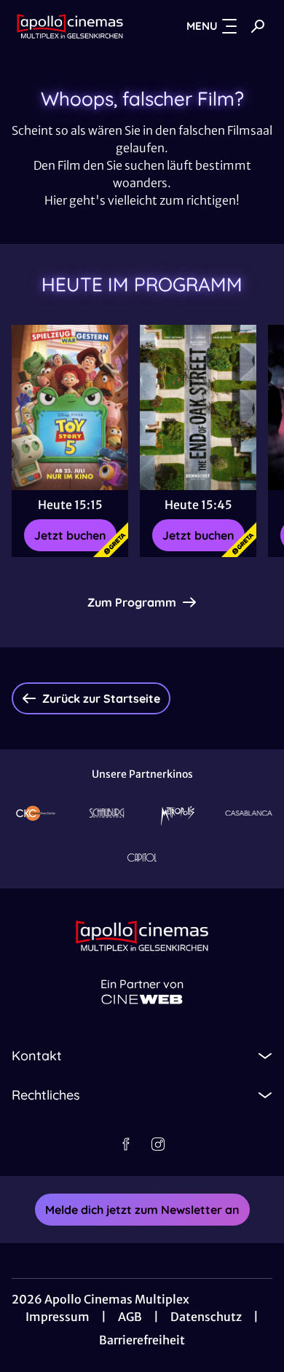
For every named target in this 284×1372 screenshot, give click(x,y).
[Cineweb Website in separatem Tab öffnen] (142, 999)
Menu (202, 26)
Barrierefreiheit (142, 1340)
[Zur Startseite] (70, 26)
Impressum (57, 1316)
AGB (130, 1316)
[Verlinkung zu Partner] (36, 813)
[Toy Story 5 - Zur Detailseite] (70, 407)
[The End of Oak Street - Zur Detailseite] (198, 407)
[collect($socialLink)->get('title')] (126, 1144)
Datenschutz (206, 1316)
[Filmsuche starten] (257, 26)
